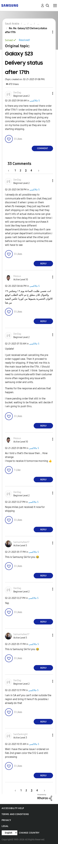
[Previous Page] (10, 170)
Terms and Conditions (15, 814)
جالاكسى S (35, 100)
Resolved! (24, 40)
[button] (47, 93)
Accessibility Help (13, 808)
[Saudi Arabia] (9, 5)
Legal (5, 826)
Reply (43, 263)
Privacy (6, 820)
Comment (42, 148)
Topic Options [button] (47, 31)
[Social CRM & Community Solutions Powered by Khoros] (45, 797)
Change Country (29, 832)
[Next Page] (37, 170)
